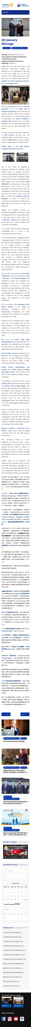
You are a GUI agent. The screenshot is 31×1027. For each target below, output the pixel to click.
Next (23, 714)
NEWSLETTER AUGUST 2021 (12, 977)
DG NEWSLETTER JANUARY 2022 (14, 955)
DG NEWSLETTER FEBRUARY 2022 (14, 950)
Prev (7, 714)
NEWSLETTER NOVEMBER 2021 (13, 964)
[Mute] (23, 857)
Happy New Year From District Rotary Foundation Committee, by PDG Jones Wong (15, 771)
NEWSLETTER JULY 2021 (11, 981)
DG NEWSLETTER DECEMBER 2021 (14, 959)
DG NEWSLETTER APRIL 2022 (13, 941)
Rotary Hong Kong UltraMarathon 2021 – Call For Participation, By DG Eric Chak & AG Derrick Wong (15, 834)
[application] (15, 852)
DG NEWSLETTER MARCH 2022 (13, 946)
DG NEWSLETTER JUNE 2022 (12, 933)
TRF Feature (24, 767)
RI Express (23, 738)
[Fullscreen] (25, 857)
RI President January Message (13, 741)
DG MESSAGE (6, 48)
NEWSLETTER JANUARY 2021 (19, 48)
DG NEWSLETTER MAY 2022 (12, 937)
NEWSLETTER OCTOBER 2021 (13, 968)
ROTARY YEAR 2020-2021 (11, 986)
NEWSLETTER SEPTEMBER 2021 (13, 972)
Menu (6, 12)
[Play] (5, 857)
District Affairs (7, 796)
